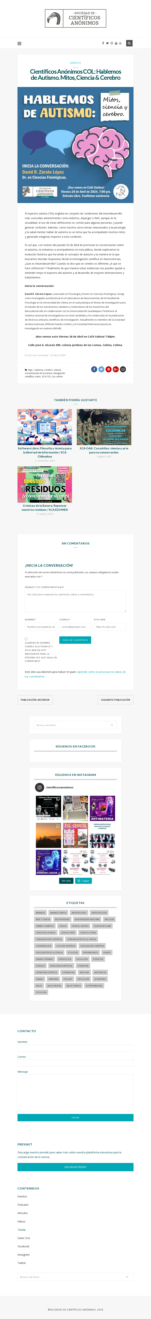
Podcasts (23, 1204)
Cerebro (48, 369)
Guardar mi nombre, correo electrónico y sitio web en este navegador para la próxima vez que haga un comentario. (41, 651)
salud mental (54, 985)
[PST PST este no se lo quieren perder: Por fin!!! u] (48, 862)
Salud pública (73, 985)
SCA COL (46, 376)
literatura (83, 966)
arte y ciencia (43, 919)
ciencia (57, 369)
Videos (21, 1221)
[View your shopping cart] (120, 43)
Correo (64, 619)
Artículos (22, 1213)
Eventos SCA (65, 959)
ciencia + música (80, 926)
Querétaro (100, 979)
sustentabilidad (94, 985)
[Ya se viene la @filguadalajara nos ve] (75, 835)
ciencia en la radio (46, 932)
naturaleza (100, 972)
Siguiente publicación (115, 699)
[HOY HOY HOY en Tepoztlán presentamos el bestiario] (75, 862)
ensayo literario (44, 959)
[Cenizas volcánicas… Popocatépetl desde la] (48, 835)
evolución (82, 959)
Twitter (21, 1263)
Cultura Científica (65, 946)
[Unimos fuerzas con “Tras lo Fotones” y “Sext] (102, 808)
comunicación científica (49, 939)
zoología (41, 992)
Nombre (30, 619)
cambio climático (45, 926)
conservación (43, 946)
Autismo (39, 369)
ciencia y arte (68, 932)
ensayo (107, 952)
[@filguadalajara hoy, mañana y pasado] (48, 808)
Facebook (23, 1246)
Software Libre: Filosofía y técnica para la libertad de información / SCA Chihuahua (45, 452)
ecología (73, 952)
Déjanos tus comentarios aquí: (44, 587)
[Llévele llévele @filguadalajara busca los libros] (75, 808)
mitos (38, 376)
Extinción (98, 959)
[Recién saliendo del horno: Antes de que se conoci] (102, 835)
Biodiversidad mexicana (87, 919)
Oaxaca (39, 979)
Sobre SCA (23, 1238)
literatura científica (46, 972)
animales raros (58, 912)
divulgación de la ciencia (49, 952)
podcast (68, 979)
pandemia (53, 979)
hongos (40, 966)
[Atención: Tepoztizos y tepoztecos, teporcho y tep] (102, 862)
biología (109, 919)
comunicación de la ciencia (38, 373)
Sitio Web (99, 619)
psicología (83, 979)
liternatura (68, 972)
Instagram (23, 1254)
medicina (84, 972)
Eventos (75, 62)
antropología (99, 912)
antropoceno (79, 912)
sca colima (57, 376)
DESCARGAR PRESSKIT (75, 1167)
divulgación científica (92, 946)
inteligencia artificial (61, 966)
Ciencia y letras (88, 932)
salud (39, 985)
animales (40, 912)
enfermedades (90, 952)
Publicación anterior (35, 699)
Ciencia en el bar (102, 926)
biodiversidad (62, 919)
